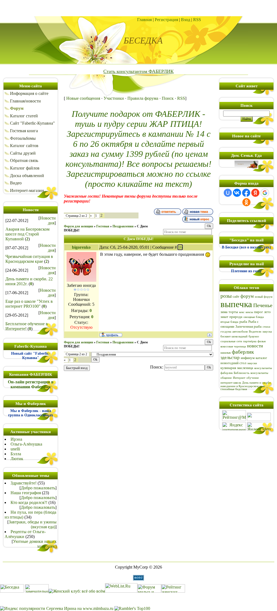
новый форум (263, 296)
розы (226, 296)
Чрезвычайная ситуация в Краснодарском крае (29, 259)
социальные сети (231, 341)
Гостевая (102, 226)
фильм (262, 341)
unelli (15, 449)
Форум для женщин (78, 226)
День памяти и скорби (256, 382)
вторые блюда (229, 321)
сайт (236, 296)
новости (255, 345)
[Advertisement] (138, 8)
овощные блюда (253, 317)
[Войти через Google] (264, 192)
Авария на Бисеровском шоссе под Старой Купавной (27, 234)
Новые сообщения (83, 98)
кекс (242, 312)
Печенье (262, 305)
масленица (245, 368)
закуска (267, 331)
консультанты (259, 372)
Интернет (239, 377)
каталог (261, 358)
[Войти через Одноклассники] (246, 202)
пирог (258, 312)
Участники (114, 98)
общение (226, 377)
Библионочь (241, 372)
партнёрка (249, 341)
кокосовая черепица (233, 346)
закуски (252, 363)
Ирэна (16, 439)
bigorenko (81, 247)
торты (233, 312)
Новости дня (48, 220)
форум (247, 296)
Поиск (168, 98)
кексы (249, 312)
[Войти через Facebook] (246, 193)
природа (235, 317)
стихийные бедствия (233, 389)
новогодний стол (233, 363)
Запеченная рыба (248, 326)
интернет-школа (230, 382)
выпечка (236, 304)
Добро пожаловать (38, 488)
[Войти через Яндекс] (255, 193)
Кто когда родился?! (29, 502)
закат (224, 317)
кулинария (228, 368)
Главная (144, 19)
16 (180, 247)
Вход (185, 19)
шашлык (225, 352)
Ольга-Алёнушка (26, 444)
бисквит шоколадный (234, 336)
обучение (252, 377)
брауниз (254, 336)
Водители (255, 331)
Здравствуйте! (24, 483)
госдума (225, 331)
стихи (266, 326)
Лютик (17, 458)
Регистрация (166, 19)
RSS (197, 19)
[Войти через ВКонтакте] (237, 193)
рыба (243, 322)
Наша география (26, 492)
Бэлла (16, 453)
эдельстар (230, 357)
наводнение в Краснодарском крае (242, 386)
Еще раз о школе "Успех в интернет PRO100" (29, 303)
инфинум (248, 358)
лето (267, 312)
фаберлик (243, 352)
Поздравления (123, 226)
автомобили (240, 331)
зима (223, 312)
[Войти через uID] (228, 193)
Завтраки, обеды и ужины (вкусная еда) (33, 524)
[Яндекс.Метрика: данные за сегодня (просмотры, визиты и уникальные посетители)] (259, 426)
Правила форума (142, 98)
